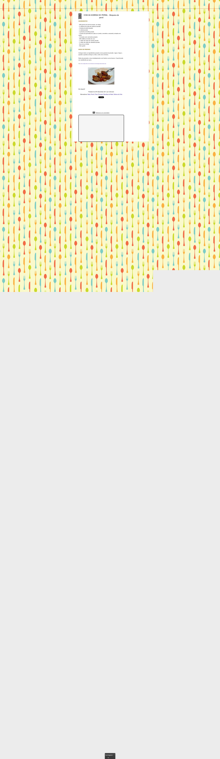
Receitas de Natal (108, 94)
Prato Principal (99, 94)
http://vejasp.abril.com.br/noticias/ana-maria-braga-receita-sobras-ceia (93, 63)
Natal (89, 94)
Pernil (92, 94)
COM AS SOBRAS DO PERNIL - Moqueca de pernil (101, 16)
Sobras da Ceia (118, 94)
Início (14, 7)
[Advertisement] (133, 40)
